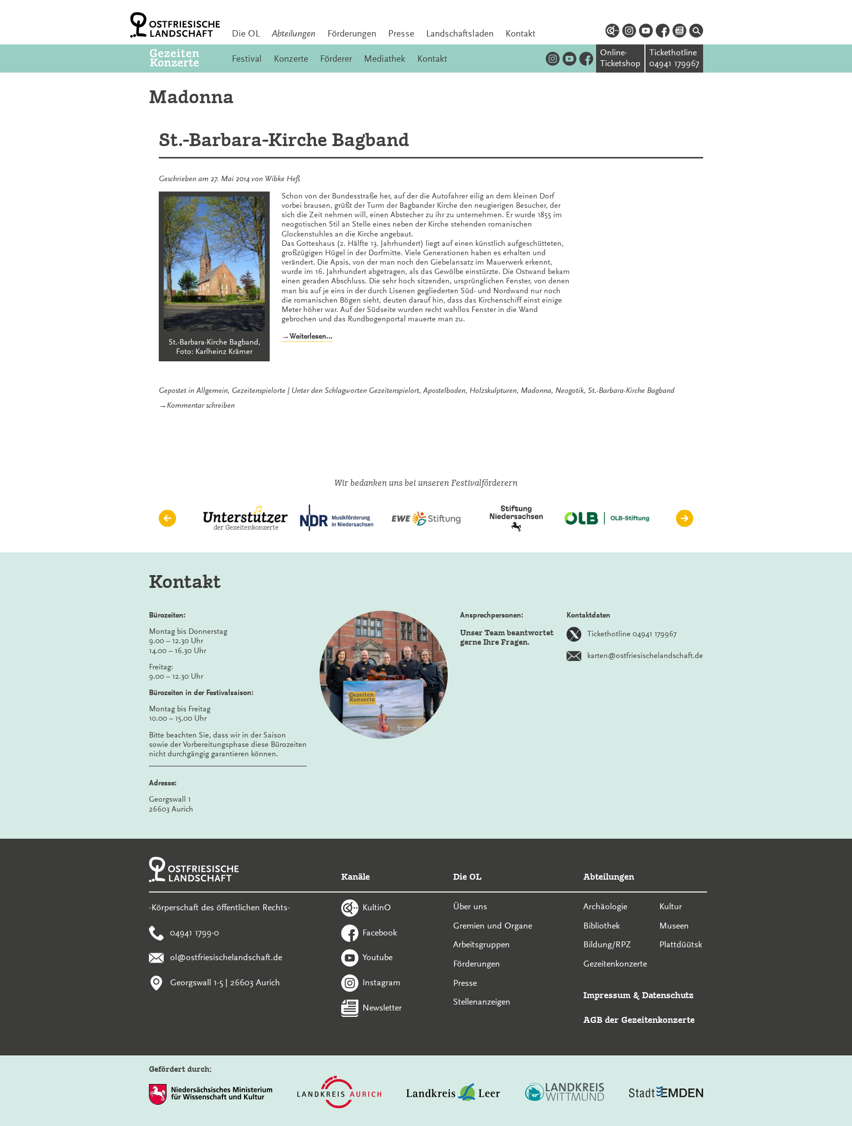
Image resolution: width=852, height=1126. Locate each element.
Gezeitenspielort (394, 390)
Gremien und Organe (492, 926)
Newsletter (382, 1007)
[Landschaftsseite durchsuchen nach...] (696, 32)
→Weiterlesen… (307, 336)
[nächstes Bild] (684, 518)
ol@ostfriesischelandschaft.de (226, 957)
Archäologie (605, 906)
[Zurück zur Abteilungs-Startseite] (185, 58)
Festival (247, 58)
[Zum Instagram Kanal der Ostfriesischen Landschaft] (629, 32)
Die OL (246, 33)
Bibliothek (601, 926)
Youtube (377, 957)
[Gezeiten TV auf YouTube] (569, 58)
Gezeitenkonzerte (615, 964)
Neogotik (569, 390)
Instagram (381, 982)
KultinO (376, 907)
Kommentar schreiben (201, 405)
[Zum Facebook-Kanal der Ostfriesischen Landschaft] (663, 32)
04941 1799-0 (194, 932)
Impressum (607, 995)
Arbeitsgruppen (481, 944)
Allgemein (212, 390)
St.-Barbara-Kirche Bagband (284, 140)
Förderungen (351, 33)
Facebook (379, 932)
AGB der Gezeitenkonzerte (639, 1019)
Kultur (670, 906)
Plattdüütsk (680, 944)
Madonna (536, 390)
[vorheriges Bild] (167, 518)
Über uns (470, 906)
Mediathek (384, 58)
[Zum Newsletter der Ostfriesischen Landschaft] (679, 32)
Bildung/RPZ (607, 944)
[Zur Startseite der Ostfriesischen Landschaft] (175, 25)
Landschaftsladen (460, 33)
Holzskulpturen (493, 390)
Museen (674, 926)
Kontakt (520, 33)
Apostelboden (444, 390)
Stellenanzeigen (481, 1002)
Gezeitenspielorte (258, 390)
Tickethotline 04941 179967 (631, 633)
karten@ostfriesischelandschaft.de (645, 655)
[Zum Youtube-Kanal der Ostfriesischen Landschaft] (646, 32)
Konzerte (291, 58)
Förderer (336, 58)
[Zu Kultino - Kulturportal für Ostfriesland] (612, 32)
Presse (401, 33)
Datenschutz (668, 995)
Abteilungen (294, 33)
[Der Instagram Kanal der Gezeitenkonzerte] (553, 58)
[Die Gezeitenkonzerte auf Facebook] (586, 58)
